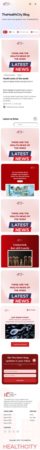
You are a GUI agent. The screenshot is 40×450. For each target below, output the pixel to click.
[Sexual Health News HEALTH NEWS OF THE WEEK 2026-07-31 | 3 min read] (20, 287)
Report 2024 (7, 423)
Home (31, 415)
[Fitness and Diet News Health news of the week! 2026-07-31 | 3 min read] (20, 144)
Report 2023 (7, 420)
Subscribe (20, 380)
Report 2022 (7, 417)
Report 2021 (7, 415)
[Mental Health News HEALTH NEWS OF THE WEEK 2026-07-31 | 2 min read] (20, 216)
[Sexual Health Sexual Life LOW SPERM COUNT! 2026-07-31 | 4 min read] (20, 322)
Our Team (33, 417)
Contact (32, 420)
